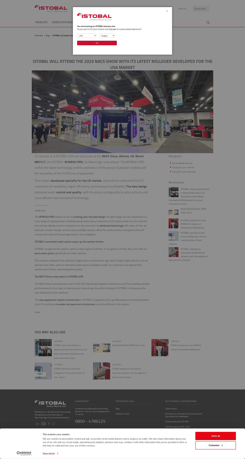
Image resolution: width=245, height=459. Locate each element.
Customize (214, 445)
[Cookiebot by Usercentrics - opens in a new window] (24, 453)
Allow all (215, 436)
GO (97, 43)
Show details (49, 453)
